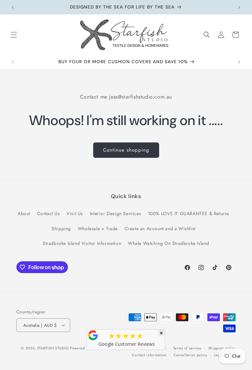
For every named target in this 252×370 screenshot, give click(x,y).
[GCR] (93, 335)
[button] (14, 35)
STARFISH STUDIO (53, 348)
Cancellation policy (190, 355)
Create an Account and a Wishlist (160, 228)
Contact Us (48, 213)
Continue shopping (126, 150)
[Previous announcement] (13, 7)
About (24, 213)
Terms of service (187, 348)
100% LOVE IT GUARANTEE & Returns (188, 213)
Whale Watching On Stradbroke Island (168, 243)
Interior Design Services (115, 213)
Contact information (149, 355)
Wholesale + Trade (98, 228)
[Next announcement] (239, 7)
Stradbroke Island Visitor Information (82, 243)
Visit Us (75, 213)
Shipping (61, 228)
